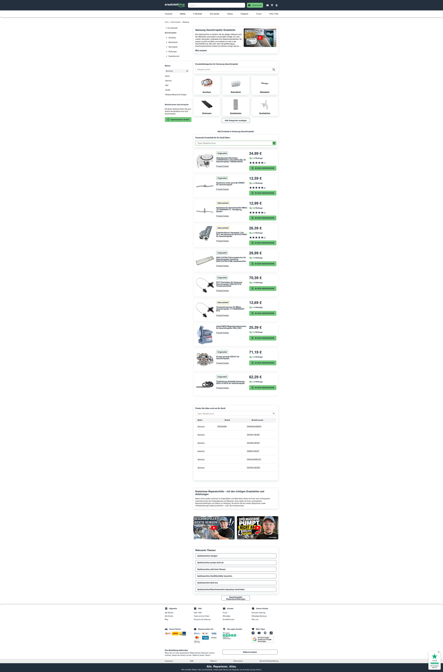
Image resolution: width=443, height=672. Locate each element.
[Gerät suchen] (274, 414)
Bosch (232, 44)
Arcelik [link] (167, 90)
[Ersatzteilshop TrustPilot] (227, 633)
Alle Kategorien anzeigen (236, 120)
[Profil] (276, 5)
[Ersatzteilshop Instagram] (254, 633)
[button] (168, 13)
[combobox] (216, 5)
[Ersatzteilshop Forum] (266, 633)
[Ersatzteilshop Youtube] (260, 633)
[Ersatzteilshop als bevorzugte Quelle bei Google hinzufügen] (263, 639)
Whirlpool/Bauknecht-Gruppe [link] (175, 94)
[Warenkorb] (272, 5)
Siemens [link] (168, 80)
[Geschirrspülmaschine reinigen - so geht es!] (214, 527)
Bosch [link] (167, 76)
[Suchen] (274, 143)
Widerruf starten (250, 652)
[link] (178, 28)
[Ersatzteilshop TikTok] (272, 633)
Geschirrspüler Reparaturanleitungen (235, 598)
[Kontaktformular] (267, 5)
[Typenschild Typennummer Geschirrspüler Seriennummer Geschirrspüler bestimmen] (260, 37)
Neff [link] (166, 85)
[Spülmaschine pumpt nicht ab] (257, 527)
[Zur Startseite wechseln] (175, 5)
